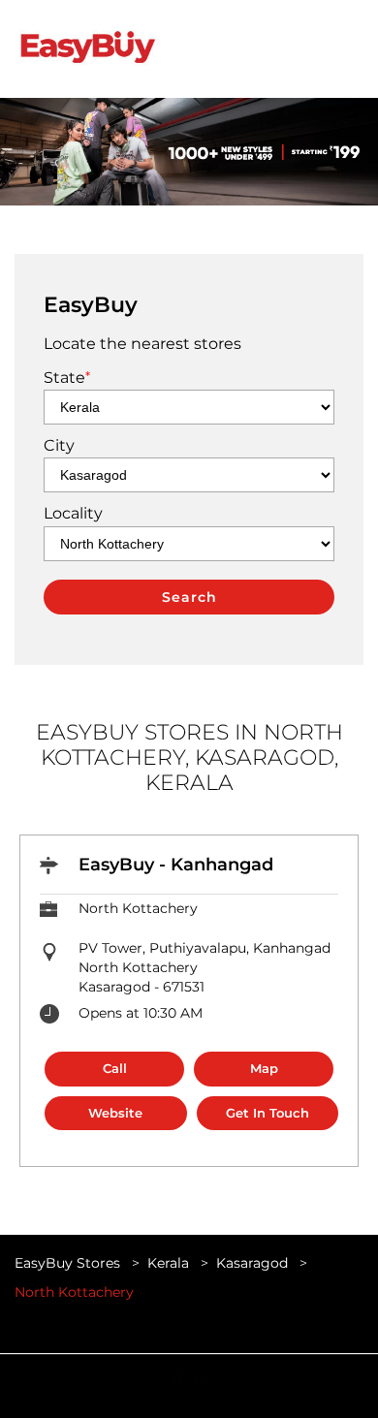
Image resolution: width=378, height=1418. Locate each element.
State (67, 377)
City (59, 445)
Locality (73, 513)
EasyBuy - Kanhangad (176, 864)
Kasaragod (252, 1263)
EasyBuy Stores (69, 1263)
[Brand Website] (200, 1379)
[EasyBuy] (87, 49)
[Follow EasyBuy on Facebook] (177, 1379)
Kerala (168, 1263)
